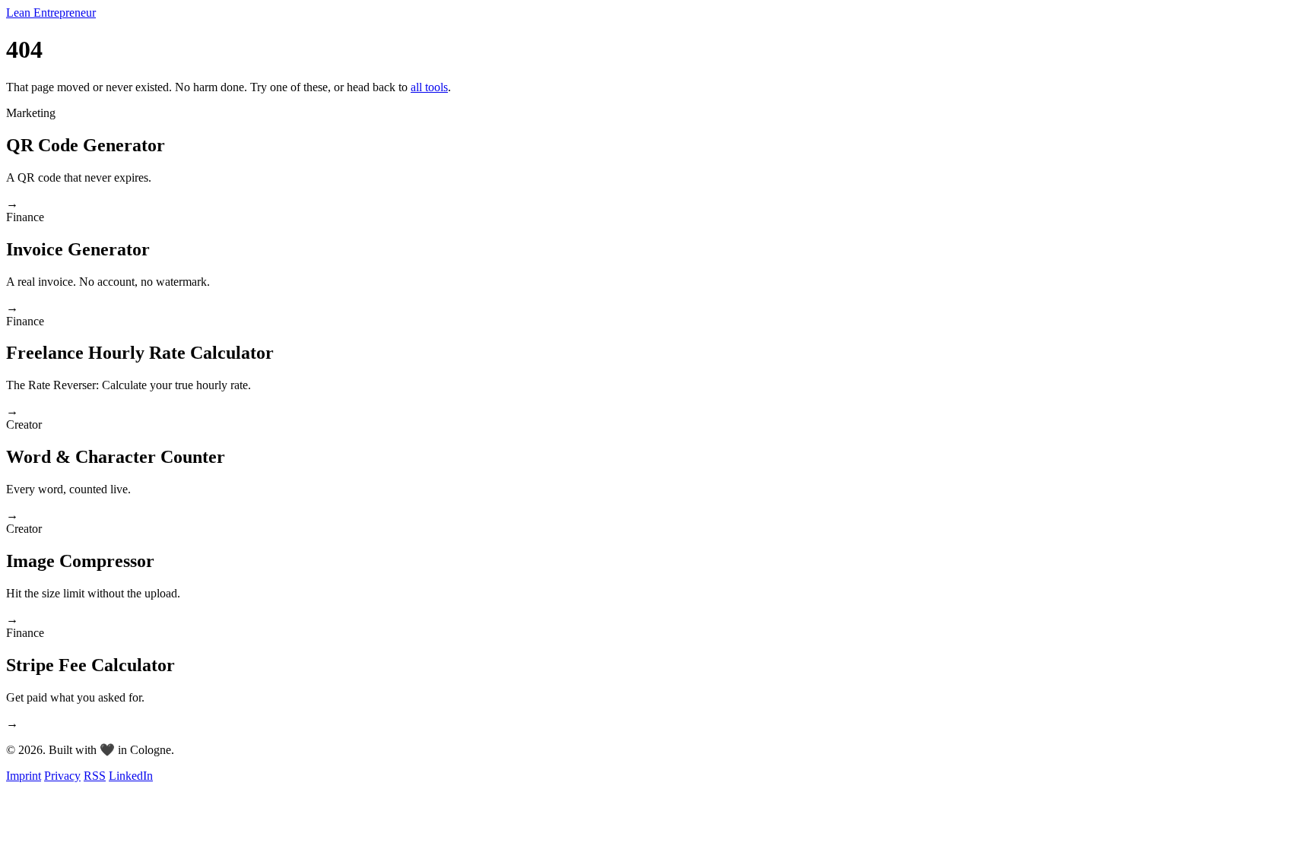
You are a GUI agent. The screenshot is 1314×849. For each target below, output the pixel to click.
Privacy (62, 775)
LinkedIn (131, 775)
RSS (95, 775)
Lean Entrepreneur (51, 12)
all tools (429, 87)
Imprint (23, 775)
